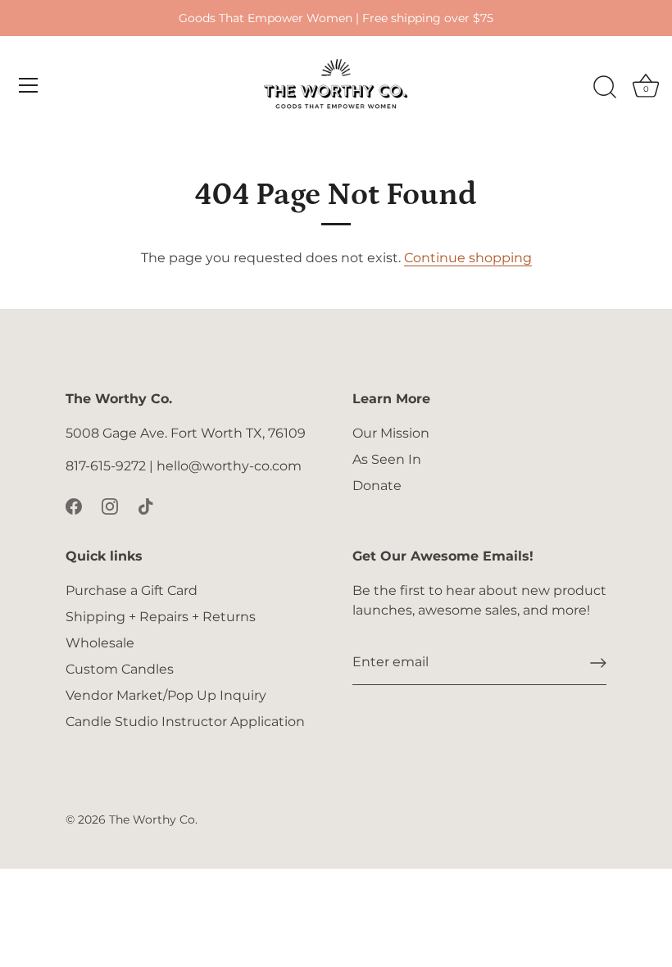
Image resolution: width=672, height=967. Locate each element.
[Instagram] (110, 505)
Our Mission (390, 433)
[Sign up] (598, 663)
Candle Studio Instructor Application (185, 721)
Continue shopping (468, 258)
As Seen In (386, 459)
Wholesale (100, 643)
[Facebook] (74, 505)
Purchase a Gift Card (132, 590)
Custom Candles (120, 669)
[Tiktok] (146, 505)
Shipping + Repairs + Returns (161, 616)
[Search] (605, 88)
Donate (377, 485)
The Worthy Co (152, 819)
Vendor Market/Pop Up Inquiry (166, 695)
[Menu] (29, 85)
